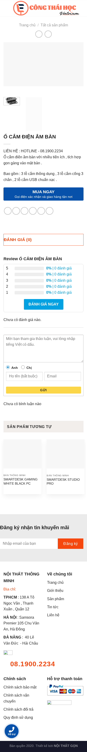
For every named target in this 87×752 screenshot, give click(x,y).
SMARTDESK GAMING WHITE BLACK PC (20, 481)
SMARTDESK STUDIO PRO (63, 482)
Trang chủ (27, 25)
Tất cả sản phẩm (54, 25)
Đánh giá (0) (18, 239)
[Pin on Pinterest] (41, 211)
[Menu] (6, 8)
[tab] (43, 239)
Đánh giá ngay (44, 304)
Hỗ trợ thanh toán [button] (64, 678)
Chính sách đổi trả (18, 709)
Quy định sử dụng (18, 717)
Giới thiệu (55, 591)
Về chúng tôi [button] (59, 574)
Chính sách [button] (14, 678)
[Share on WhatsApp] (8, 211)
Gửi (43, 390)
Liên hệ (53, 615)
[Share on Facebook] (16, 211)
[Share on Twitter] (24, 211)
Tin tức (52, 607)
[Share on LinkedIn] (49, 211)
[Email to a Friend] (33, 211)
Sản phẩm (55, 599)
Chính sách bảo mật (19, 687)
